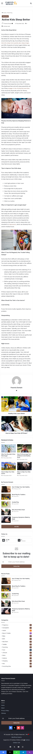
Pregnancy (5, 625)
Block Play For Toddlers (18, 494)
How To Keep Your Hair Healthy (21, 487)
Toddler (4, 644)
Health (4, 630)
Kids (3, 663)
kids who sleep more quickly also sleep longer (15, 43)
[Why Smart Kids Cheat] (6, 512)
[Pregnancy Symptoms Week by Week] (6, 519)
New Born (5, 641)
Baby (3, 636)
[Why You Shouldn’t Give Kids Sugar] (8, 448)
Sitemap (3, 713)
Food (3, 650)
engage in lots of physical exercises (18, 88)
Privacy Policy (5, 710)
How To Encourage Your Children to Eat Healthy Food (24, 455)
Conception (5, 627)
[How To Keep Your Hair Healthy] (6, 489)
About (2, 708)
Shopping (4, 661)
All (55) (16, 526)
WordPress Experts (17, 737)
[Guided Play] (6, 504)
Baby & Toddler (6, 633)
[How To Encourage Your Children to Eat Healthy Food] (24, 448)
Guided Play (15, 502)
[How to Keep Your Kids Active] (8, 466)
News (3, 655)
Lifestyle (4, 652)
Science (4, 658)
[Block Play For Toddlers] (6, 497)
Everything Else (6, 666)
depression (12, 224)
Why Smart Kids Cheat (18, 509)
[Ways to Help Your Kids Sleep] (24, 466)
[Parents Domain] (11, 3)
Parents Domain (8, 23)
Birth (3, 638)
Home (4, 12)
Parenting (9, 12)
